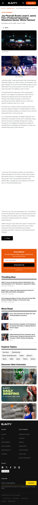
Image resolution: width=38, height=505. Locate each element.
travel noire (22, 446)
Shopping (4, 454)
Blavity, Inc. (8, 495)
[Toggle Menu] (3, 3)
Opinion (33, 359)
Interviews (6, 352)
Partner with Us (6, 450)
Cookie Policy (24, 498)
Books (18, 359)
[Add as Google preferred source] (5, 471)
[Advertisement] (19, 150)
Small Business (6, 446)
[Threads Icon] (19, 467)
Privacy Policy (15, 498)
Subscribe (31, 3)
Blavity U (29, 355)
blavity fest (22, 454)
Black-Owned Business (9, 355)
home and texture (24, 434)
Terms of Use (7, 498)
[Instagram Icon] (15, 467)
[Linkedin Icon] (2, 467)
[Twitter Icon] (6, 467)
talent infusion (23, 450)
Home (3, 8)
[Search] (23, 3)
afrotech (22, 438)
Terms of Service (25, 486)
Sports (5, 359)
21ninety (21, 442)
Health (11, 359)
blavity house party (25, 458)
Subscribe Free (19, 265)
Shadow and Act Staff (9, 23)
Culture (21, 355)
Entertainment (10, 8)
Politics (25, 359)
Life (2, 438)
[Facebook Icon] (11, 467)
